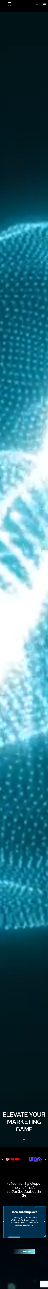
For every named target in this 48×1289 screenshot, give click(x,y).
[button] (37, 3)
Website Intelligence (24, 1214)
